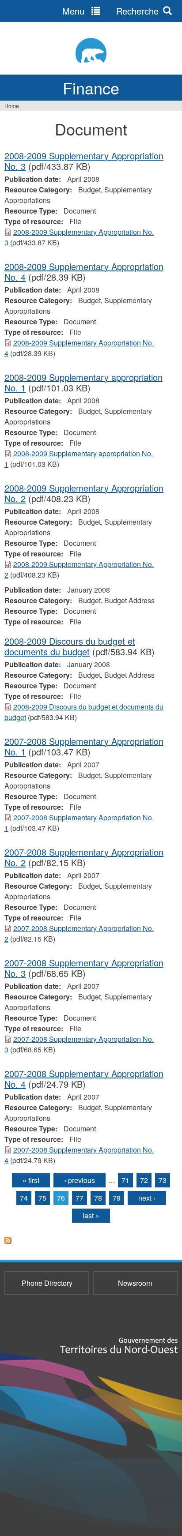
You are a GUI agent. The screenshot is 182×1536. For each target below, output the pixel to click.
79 (117, 1198)
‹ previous (79, 1180)
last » (91, 1215)
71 (125, 1180)
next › (146, 1198)
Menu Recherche (110, 10)
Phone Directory (47, 1283)
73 (163, 1180)
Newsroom (135, 1283)
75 (42, 1198)
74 (24, 1198)
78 (98, 1198)
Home (11, 105)
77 (79, 1198)
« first (31, 1180)
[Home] (91, 50)
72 (144, 1180)
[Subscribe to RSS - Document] (7, 1245)
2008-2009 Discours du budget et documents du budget (69, 646)
